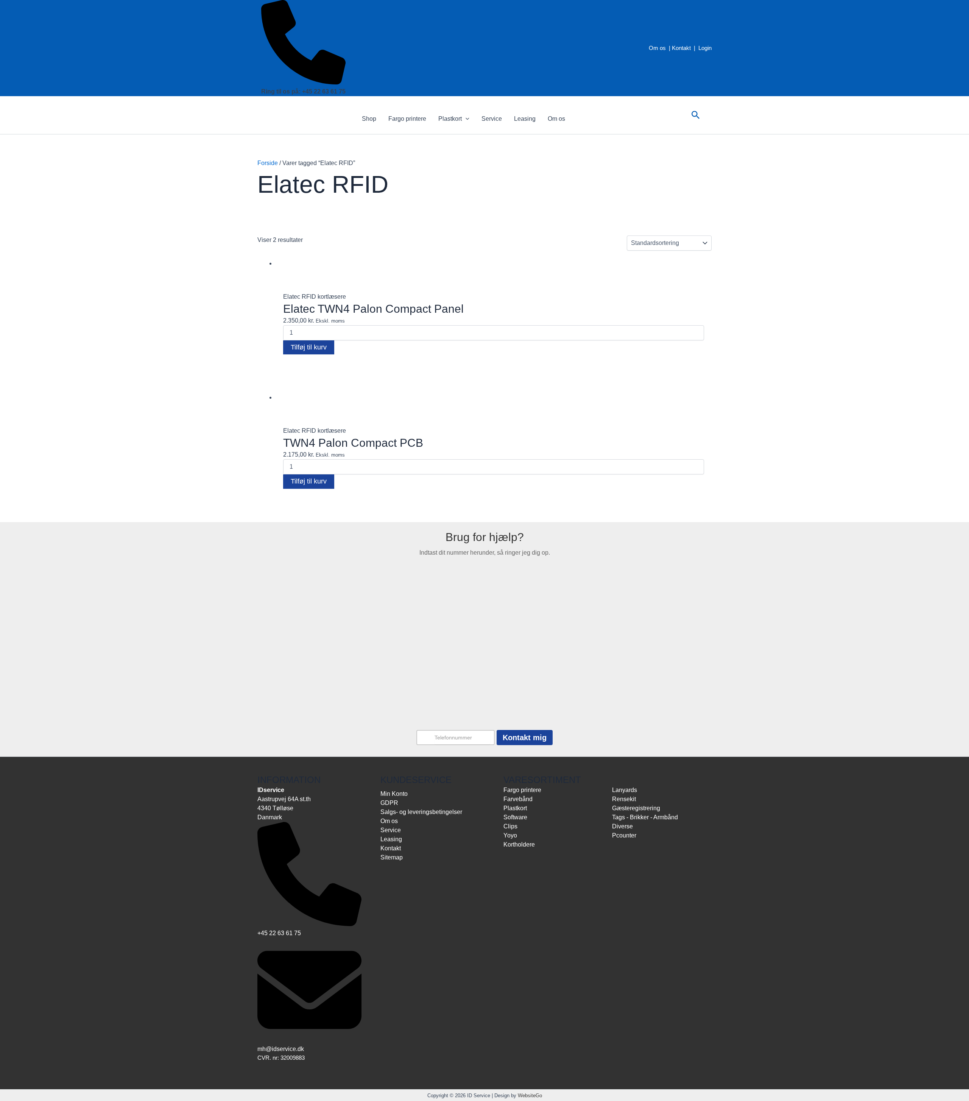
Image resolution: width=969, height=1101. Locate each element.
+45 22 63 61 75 (279, 933)
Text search (271, 270)
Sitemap (391, 857)
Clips (510, 826)
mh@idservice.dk (280, 1049)
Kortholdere (519, 844)
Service (491, 118)
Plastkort (450, 118)
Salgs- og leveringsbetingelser (421, 812)
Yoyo (510, 835)
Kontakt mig (525, 737)
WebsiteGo (530, 1095)
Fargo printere (407, 118)
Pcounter (624, 835)
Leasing (525, 118)
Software (515, 817)
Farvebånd (295, 367)
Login (705, 48)
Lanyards (624, 790)
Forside (267, 163)
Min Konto (394, 794)
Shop (369, 118)
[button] (465, 119)
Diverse (622, 826)
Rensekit (624, 799)
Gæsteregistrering (636, 808)
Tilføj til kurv (309, 347)
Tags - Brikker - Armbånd (645, 817)
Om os (657, 48)
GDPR (389, 803)
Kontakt (681, 48)
